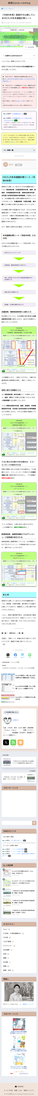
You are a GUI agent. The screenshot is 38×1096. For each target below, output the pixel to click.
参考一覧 (10, 150)
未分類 (6, 962)
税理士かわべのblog (19, 3)
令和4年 (6, 668)
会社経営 (7, 950)
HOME (20, 1086)
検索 (34, 823)
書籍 (6, 958)
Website (20, 746)
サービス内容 (8, 1090)
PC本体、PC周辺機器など (13, 933)
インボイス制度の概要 (17, 849)
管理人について (28, 1004)
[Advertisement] (19, 803)
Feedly (13, 746)
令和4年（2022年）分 (18, 668)
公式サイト (20, 101)
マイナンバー (9, 946)
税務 (17, 662)
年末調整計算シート (18, 114)
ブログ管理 (8, 941)
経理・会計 (8, 970)
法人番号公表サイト (17, 840)
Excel (13, 662)
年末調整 (31, 668)
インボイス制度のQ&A (17, 851)
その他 (6, 937)
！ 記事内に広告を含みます (12, 56)
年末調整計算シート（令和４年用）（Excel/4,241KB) (22, 369)
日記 (6, 954)
